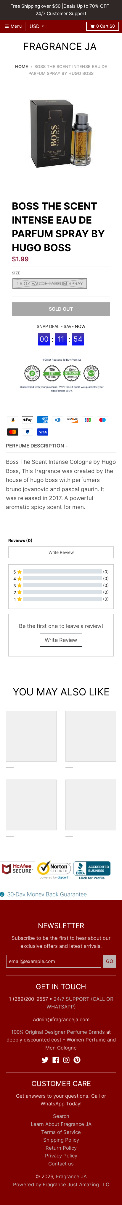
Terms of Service (61, 1132)
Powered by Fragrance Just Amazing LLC (61, 1184)
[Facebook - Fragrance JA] (55, 1059)
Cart (105, 26)
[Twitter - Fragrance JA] (45, 1059)
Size (16, 273)
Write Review (61, 640)
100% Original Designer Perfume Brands (58, 1032)
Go (109, 961)
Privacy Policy (61, 1156)
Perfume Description (35, 446)
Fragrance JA (60, 46)
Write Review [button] (61, 552)
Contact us (61, 1164)
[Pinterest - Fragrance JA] (77, 1059)
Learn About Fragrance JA (61, 1124)
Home (21, 66)
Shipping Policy (61, 1140)
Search (61, 1116)
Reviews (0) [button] (20, 540)
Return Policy (61, 1148)
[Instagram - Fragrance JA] (66, 1059)
